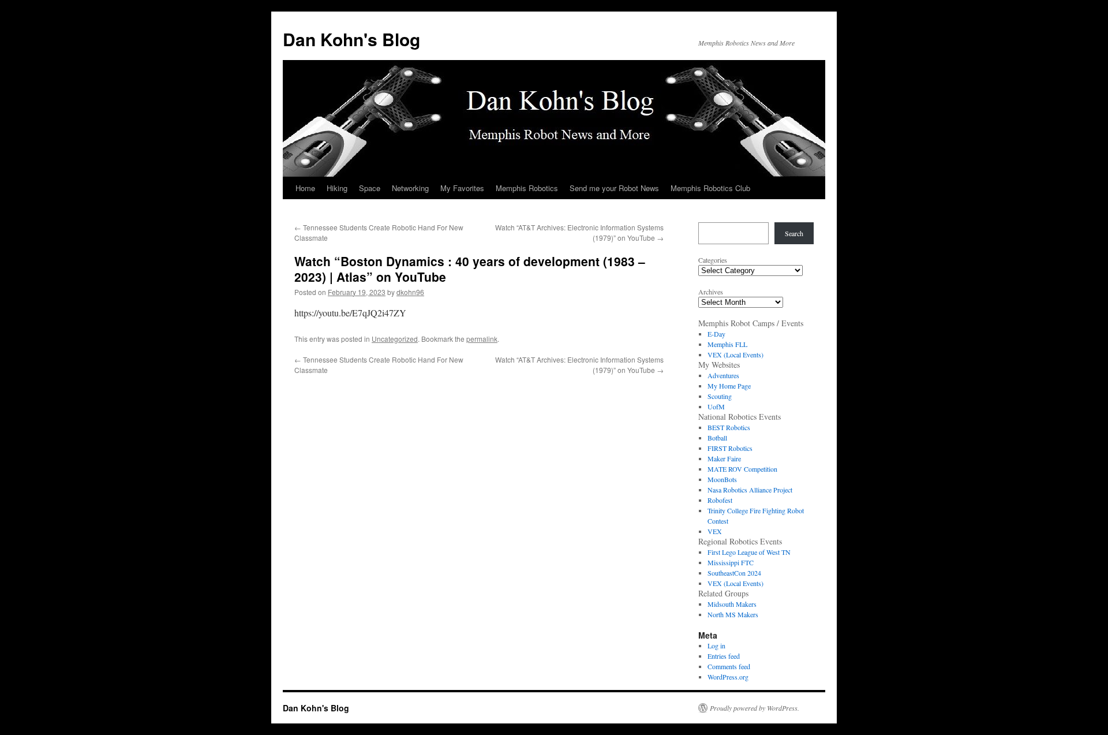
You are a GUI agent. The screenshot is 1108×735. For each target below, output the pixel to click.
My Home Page (729, 385)
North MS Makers (733, 614)
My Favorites (462, 187)
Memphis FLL (727, 344)
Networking (410, 187)
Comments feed (729, 666)
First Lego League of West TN (749, 552)
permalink (481, 339)
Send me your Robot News (614, 187)
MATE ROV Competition (742, 468)
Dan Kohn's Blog (351, 39)
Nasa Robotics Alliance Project (750, 489)
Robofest (720, 500)
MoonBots (722, 479)
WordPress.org (728, 676)
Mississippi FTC (731, 562)
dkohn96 (410, 292)
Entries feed (724, 656)
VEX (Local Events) (735, 354)
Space (369, 187)
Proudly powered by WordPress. (754, 707)
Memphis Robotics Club (710, 187)
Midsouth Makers (732, 604)
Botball (717, 437)
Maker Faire (724, 458)
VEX (715, 531)
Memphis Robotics (527, 187)
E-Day (716, 333)
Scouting (720, 396)
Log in (716, 645)
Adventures (723, 375)
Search (794, 233)
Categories (712, 259)
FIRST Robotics (730, 448)
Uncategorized (395, 339)
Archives (710, 291)
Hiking (337, 187)
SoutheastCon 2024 (734, 572)
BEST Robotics (729, 427)
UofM (716, 406)
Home (305, 187)
